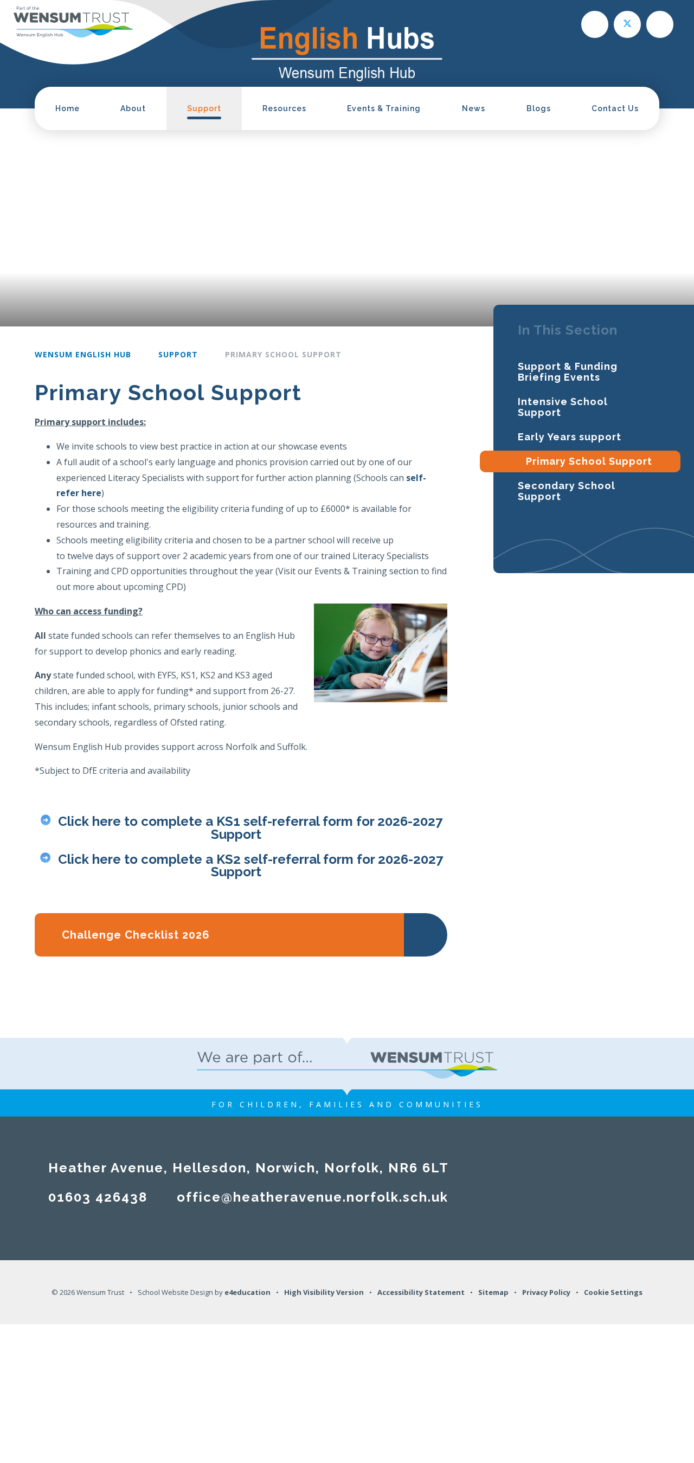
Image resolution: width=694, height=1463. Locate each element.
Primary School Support (283, 354)
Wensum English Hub (83, 354)
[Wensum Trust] (73, 21)
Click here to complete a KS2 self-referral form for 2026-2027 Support (250, 865)
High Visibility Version (324, 1292)
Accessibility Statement (421, 1292)
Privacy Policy (546, 1292)
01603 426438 (97, 1197)
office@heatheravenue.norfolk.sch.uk (312, 1197)
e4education (247, 1292)
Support (178, 354)
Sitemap (493, 1292)
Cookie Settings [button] (613, 1292)
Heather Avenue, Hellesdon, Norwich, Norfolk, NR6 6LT (248, 1168)
